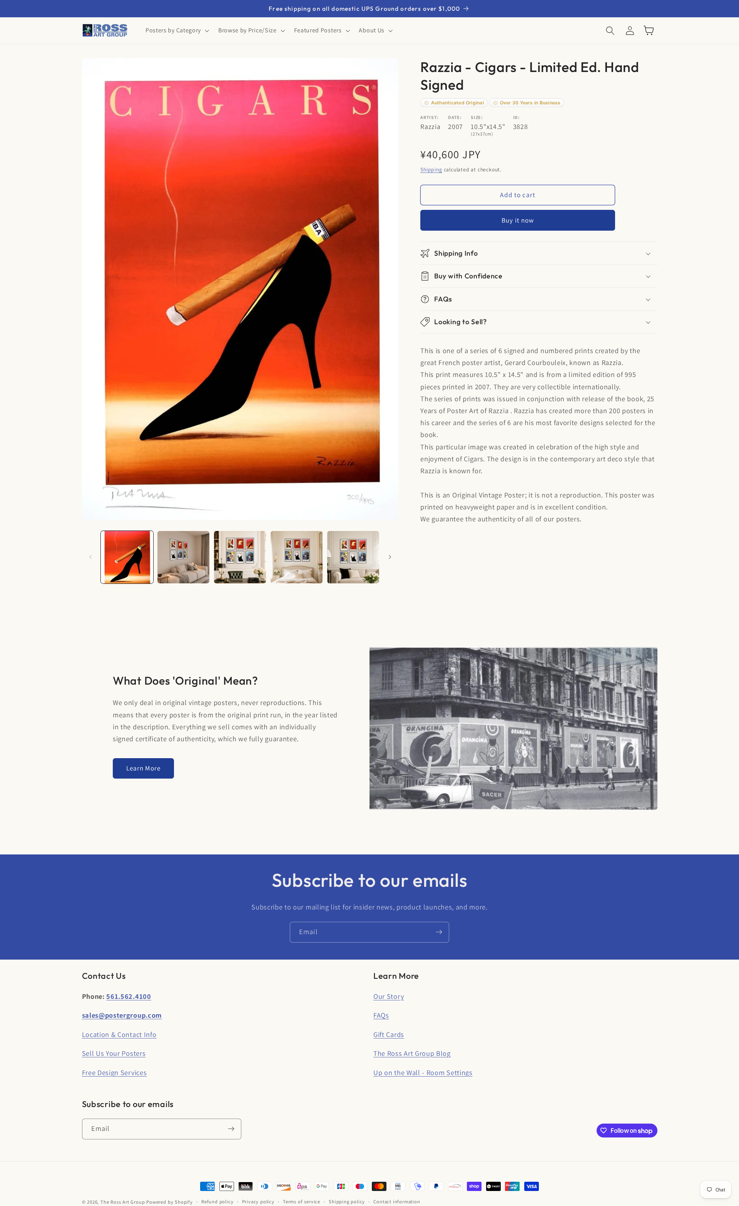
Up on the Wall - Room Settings (423, 1072)
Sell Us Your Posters (114, 1053)
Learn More (143, 768)
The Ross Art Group (122, 1202)
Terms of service (301, 1201)
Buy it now (518, 220)
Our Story (388, 996)
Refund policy (217, 1201)
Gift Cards (388, 1034)
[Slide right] (389, 557)
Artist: (429, 117)
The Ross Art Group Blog (412, 1053)
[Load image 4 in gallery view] (297, 557)
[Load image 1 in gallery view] (127, 557)
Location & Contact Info (119, 1034)
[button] (176, 30)
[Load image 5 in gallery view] (353, 557)
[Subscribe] (439, 932)
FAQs (381, 1015)
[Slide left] (90, 557)
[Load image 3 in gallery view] (240, 557)
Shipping (431, 169)
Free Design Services (114, 1072)
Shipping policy (347, 1201)
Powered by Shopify (169, 1202)
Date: (454, 117)
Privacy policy (258, 1201)
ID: (516, 117)
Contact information (396, 1201)
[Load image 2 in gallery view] (183, 557)
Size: (477, 117)
